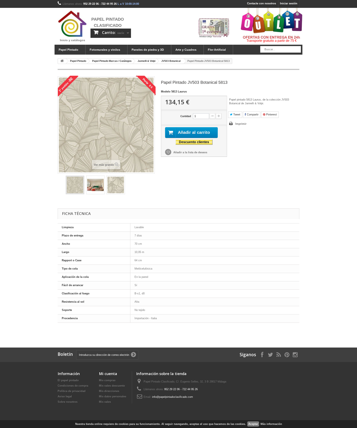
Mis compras (107, 380)
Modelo (165, 91)
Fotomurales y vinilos (105, 49)
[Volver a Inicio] (62, 61)
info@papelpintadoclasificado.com (172, 396)
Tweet (236, 114)
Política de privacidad (72, 391)
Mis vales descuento (112, 385)
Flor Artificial (217, 49)
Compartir (252, 114)
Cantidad (185, 116)
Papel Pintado (68, 49)
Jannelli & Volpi (146, 61)
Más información (271, 424)
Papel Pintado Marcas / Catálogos (112, 61)
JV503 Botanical (171, 61)
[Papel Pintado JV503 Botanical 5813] (75, 185)
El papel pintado (68, 380)
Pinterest (271, 114)
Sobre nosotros (67, 401)
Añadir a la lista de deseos (190, 152)
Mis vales (105, 401)
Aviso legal (65, 396)
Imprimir (240, 123)
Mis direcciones (109, 391)
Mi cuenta (108, 373)
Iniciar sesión (288, 3)
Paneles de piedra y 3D (148, 49)
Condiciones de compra (73, 385)
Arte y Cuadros (185, 49)
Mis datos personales (112, 396)
